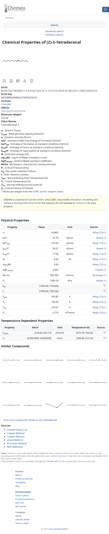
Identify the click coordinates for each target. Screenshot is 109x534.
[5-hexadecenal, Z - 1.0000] (55, 360)
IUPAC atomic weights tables (48, 191)
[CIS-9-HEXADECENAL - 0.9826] (55, 405)
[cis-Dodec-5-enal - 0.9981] (98, 360)
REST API (19, 502)
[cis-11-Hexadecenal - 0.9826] (55, 383)
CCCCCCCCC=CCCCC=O (13, 111)
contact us (81, 203)
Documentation (23, 492)
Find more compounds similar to (30, 420)
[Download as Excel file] (18, 81)
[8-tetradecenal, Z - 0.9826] (98, 383)
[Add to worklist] (4, 81)
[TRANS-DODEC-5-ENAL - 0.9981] (11, 383)
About (18, 515)
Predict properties (24, 478)
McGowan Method (17, 443)
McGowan (98, 275)
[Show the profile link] (105, 10)
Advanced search (54, 31)
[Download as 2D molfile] (25, 81)
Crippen (99, 269)
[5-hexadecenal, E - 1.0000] (76, 360)
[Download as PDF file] (11, 81)
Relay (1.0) (98, 232)
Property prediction (24, 499)
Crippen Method (15, 433)
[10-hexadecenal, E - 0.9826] (76, 383)
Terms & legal (22, 523)
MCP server (20, 506)
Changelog (20, 482)
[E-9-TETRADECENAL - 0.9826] (33, 405)
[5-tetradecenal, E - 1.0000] (11, 360)
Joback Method (15, 440)
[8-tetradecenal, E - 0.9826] (33, 383)
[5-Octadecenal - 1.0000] (33, 360)
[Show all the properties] (104, 286)
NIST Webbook (15, 446)
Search (18, 475)
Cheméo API (52, 461)
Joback (99, 237)
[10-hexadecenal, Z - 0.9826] (98, 405)
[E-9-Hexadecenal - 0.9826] (76, 405)
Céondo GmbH (36, 199)
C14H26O (6, 104)
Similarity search (54, 34)
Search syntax (22, 495)
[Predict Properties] (31, 81)
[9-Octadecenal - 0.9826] (11, 405)
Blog (17, 486)
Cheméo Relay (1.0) (17, 429)
